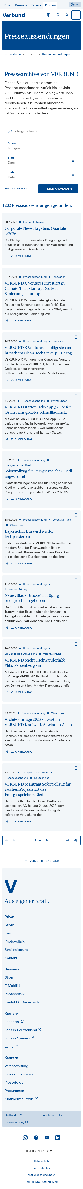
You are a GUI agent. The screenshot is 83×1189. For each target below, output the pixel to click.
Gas (8, 933)
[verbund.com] (11, 886)
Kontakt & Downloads (22, 1002)
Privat (9, 917)
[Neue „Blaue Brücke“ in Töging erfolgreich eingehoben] (76, 579)
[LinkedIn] (57, 1137)
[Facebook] (36, 1137)
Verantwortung (16, 1066)
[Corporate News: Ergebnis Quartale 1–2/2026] (76, 217)
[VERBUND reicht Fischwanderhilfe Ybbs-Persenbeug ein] (76, 644)
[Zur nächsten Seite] (68, 840)
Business (12, 969)
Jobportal (12, 1022)
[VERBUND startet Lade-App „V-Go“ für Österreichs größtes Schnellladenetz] (76, 396)
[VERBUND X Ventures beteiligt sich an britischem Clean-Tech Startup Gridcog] (76, 337)
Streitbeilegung (16, 950)
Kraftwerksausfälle (20, 1099)
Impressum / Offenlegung (42, 1181)
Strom (9, 925)
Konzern (11, 1058)
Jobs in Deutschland (21, 1030)
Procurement (15, 1091)
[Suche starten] (57, 15)
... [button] (27, 54)
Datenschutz (41, 1161)
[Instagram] (25, 1137)
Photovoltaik (15, 941)
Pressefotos (14, 1082)
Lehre (9, 1046)
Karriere (11, 1013)
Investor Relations (19, 1074)
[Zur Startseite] (13, 15)
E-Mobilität (13, 986)
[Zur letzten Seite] (76, 840)
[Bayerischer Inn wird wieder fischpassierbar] (76, 515)
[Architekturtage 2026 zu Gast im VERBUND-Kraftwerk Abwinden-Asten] (76, 708)
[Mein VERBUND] (66, 15)
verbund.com (13, 54)
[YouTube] (47, 1137)
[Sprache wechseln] (48, 15)
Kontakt (11, 958)
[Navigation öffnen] (76, 15)
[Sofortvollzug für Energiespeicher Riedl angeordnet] (76, 455)
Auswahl (13, 143)
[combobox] (41, 146)
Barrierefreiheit (41, 1167)
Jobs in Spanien (18, 1038)
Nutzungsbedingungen (41, 1174)
